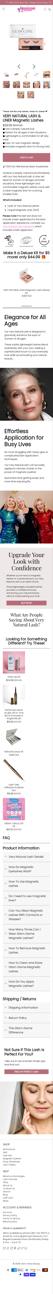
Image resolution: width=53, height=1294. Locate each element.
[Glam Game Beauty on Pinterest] (15, 1248)
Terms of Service (11, 1218)
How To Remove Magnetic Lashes (27, 950)
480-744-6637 (38, 1233)
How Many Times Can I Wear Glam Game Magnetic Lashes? (25, 933)
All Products (9, 1149)
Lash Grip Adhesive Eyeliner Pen (14, 787)
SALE (5, 1152)
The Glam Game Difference (20, 1030)
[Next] (34, 66)
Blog (5, 1194)
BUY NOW (26, 603)
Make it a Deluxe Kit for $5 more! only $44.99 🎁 (26, 255)
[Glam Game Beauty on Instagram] (11, 1248)
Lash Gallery (9, 1164)
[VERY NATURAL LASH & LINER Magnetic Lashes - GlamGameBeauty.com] (26, 37)
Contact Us (9, 1188)
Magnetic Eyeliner (12, 1158)
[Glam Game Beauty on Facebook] (7, 1248)
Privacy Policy (10, 1215)
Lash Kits (7, 1155)
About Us (7, 1185)
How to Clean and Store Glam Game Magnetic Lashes (25, 967)
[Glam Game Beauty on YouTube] (25, 1248)
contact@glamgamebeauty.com (30, 1236)
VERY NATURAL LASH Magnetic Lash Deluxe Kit (26, 291)
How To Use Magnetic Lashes (24, 884)
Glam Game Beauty (30, 1263)
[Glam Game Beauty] (26, 9)
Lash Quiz (8, 1197)
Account (7, 1212)
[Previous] (19, 66)
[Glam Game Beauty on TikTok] (18, 1248)
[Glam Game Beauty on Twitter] (22, 1248)
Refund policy (10, 1221)
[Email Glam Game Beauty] (4, 1248)
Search (6, 1191)
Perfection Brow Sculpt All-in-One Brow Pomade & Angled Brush (14, 714)
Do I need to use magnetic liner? (27, 898)
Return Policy (18, 1018)
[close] (50, 2)
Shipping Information (23, 1008)
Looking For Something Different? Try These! (26, 641)
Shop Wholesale (11, 1161)
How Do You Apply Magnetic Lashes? (21, 984)
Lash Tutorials (10, 1179)
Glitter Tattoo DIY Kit (14, 825)
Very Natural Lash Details (26, 857)
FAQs (5, 1182)
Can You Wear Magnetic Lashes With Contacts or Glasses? (26, 915)
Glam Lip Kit (14, 676)
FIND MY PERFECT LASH (26, 1071)
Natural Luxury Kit (13, 751)
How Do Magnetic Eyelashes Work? (21, 869)
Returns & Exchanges (14, 1176)
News (5, 1200)
